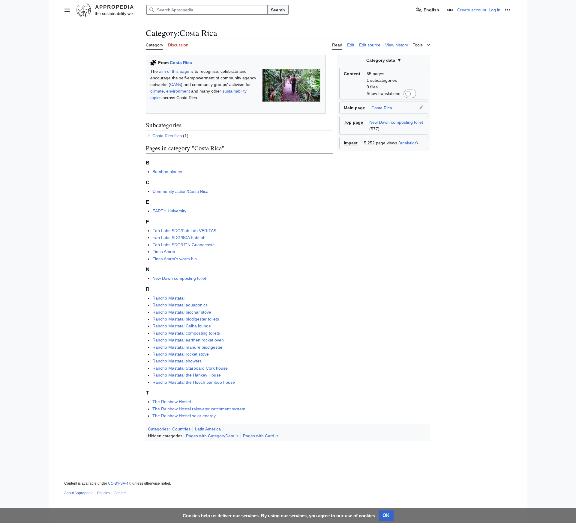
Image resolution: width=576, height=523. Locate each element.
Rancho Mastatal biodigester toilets (185, 319)
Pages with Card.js (260, 435)
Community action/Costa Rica (180, 191)
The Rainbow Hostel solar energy (184, 415)
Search (278, 9)
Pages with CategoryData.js (212, 435)
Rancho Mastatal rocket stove (180, 354)
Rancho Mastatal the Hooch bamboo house (193, 382)
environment (178, 91)
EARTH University (169, 210)
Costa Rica (381, 107)
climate (157, 91)
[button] (67, 10)
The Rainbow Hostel (171, 401)
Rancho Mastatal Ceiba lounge (181, 326)
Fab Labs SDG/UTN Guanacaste (183, 244)
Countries (181, 429)
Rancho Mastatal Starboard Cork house (190, 368)
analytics (408, 142)
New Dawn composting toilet (396, 122)
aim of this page (174, 71)
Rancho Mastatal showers (177, 361)
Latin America (208, 429)
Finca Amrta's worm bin (174, 258)
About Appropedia (79, 493)
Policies (103, 493)
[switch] (409, 94)
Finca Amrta (163, 251)
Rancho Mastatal (168, 298)
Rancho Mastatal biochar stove (181, 312)
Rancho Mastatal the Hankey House (186, 375)
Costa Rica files (167, 135)
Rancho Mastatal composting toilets (186, 333)
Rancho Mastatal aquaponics (180, 305)
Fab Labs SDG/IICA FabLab (179, 237)
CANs (175, 84)
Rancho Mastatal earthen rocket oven (188, 340)
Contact (120, 493)
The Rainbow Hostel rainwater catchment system (198, 408)
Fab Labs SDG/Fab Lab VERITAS (184, 230)
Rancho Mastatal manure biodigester (187, 347)
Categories (158, 429)
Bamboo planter (167, 171)
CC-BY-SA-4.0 (119, 483)
